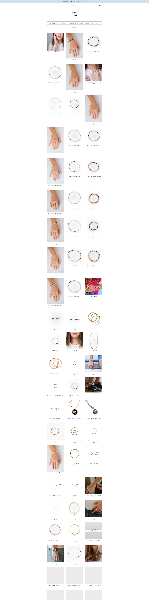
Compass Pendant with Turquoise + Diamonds (93, 418)
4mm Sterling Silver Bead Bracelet (74, 176)
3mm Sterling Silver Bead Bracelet (74, 145)
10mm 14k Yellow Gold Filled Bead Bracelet (74, 59)
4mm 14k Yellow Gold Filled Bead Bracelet (55, 185)
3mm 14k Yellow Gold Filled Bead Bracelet (94, 123)
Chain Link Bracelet (55, 350)
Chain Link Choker (74, 350)
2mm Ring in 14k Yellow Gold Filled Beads (94, 82)
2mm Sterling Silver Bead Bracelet (55, 113)
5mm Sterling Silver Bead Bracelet (74, 208)
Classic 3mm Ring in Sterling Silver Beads (74, 395)
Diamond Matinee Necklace (93, 563)
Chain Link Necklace (94, 350)
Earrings (87, 23)
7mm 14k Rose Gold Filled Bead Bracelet (94, 236)
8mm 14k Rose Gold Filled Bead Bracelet (94, 265)
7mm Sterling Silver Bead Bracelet (74, 265)
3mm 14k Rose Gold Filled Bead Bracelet (74, 113)
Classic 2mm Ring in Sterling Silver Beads (94, 373)
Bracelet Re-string (94, 328)
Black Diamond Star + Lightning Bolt (74, 328)
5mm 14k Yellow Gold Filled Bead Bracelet (55, 213)
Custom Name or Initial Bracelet (55, 472)
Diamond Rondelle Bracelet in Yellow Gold (74, 585)
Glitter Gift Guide (95, 23)
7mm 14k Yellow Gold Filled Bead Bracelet (55, 274)
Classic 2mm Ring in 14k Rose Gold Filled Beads (74, 373)
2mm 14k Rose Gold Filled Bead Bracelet (55, 82)
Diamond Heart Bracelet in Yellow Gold (74, 540)
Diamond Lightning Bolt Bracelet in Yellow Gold (74, 563)
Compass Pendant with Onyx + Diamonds (74, 418)
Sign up (75, 5)
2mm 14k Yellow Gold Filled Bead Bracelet (74, 91)
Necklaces (71, 23)
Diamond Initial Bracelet (55, 563)
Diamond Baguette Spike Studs (55, 495)
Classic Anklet (94, 393)
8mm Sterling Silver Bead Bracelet (74, 296)
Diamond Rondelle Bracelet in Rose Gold (55, 585)
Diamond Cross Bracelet (74, 518)
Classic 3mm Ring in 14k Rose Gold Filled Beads (55, 395)
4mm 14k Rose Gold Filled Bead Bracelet (94, 145)
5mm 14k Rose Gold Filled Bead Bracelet (94, 176)
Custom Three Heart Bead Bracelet (74, 463)
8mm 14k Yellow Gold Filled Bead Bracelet (55, 305)
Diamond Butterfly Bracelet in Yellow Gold (94, 495)
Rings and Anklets (79, 23)
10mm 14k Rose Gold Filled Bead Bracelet (55, 51)
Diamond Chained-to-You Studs (55, 518)
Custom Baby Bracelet (55, 440)
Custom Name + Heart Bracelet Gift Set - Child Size (74, 440)
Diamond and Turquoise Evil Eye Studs (94, 463)
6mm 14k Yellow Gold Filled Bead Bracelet (55, 243)
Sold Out (74, 318)
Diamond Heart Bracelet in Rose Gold (55, 540)
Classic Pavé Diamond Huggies (55, 418)
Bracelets (52, 23)
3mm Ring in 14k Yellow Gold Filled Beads (55, 154)
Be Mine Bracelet (94, 296)
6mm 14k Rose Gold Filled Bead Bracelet (94, 208)
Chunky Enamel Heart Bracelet (55, 373)
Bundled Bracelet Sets (62, 23)
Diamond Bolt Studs (74, 495)
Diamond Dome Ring (94, 518)
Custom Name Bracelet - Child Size (94, 440)
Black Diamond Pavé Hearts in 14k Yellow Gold (55, 328)
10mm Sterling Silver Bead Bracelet (94, 51)
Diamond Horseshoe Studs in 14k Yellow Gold (93, 540)
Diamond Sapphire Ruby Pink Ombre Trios (94, 585)
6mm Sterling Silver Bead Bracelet (74, 236)
